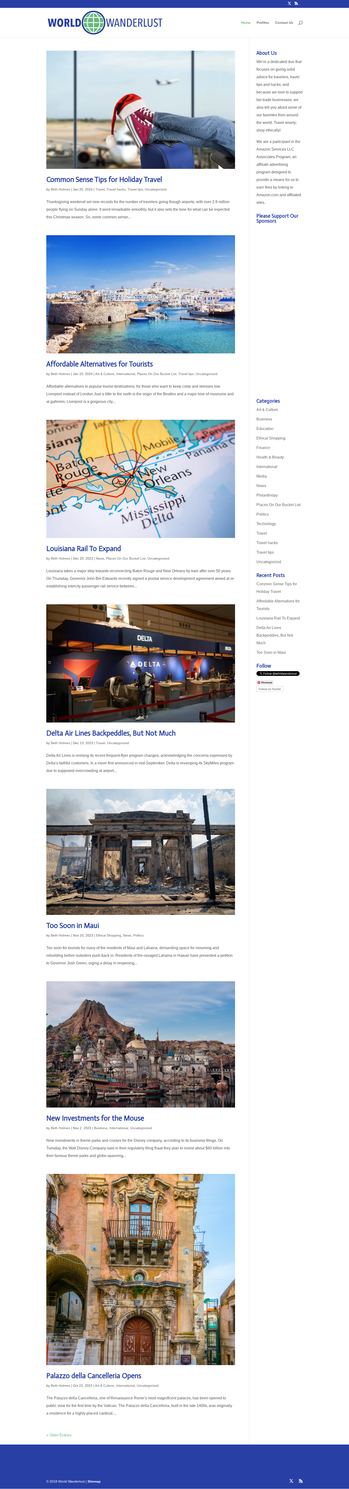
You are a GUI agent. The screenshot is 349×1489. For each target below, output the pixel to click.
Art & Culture (104, 374)
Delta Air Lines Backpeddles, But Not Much (111, 733)
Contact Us (284, 22)
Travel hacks (116, 189)
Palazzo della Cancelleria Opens (93, 1376)
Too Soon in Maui (72, 925)
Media (261, 476)
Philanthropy (267, 495)
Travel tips (135, 189)
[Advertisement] (279, 312)
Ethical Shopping (108, 935)
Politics (138, 935)
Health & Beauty (270, 457)
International (125, 374)
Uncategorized (156, 189)
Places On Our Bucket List (156, 374)
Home (245, 22)
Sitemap (94, 1481)
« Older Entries (58, 1435)
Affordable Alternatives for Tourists (99, 364)
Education (265, 429)
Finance (263, 448)
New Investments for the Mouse (95, 1118)
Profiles (263, 22)
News (100, 558)
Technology (266, 524)
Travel (100, 189)
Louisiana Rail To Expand (83, 548)
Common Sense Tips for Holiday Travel (104, 179)
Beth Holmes (60, 189)
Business (101, 1128)
